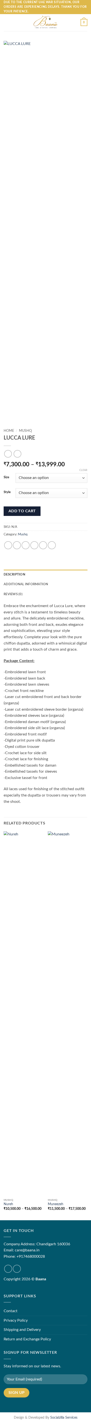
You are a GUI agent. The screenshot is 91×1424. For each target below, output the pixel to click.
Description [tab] (14, 574)
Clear (83, 470)
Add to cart (22, 511)
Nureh (8, 1204)
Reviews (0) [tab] (13, 594)
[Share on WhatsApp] (8, 545)
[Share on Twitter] (26, 545)
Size (6, 477)
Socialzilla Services (63, 1417)
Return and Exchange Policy (27, 1339)
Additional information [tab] (26, 584)
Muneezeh (55, 1204)
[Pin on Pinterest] (43, 545)
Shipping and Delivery (22, 1330)
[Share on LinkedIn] (52, 545)
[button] (6, 22)
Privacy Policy (16, 1320)
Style (7, 492)
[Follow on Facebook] (8, 1269)
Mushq (25, 431)
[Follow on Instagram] (17, 1269)
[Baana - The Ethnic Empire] (45, 22)
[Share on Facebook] (17, 545)
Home (9, 431)
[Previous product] (17, 454)
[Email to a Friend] (34, 545)
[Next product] (8, 454)
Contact (10, 1311)
